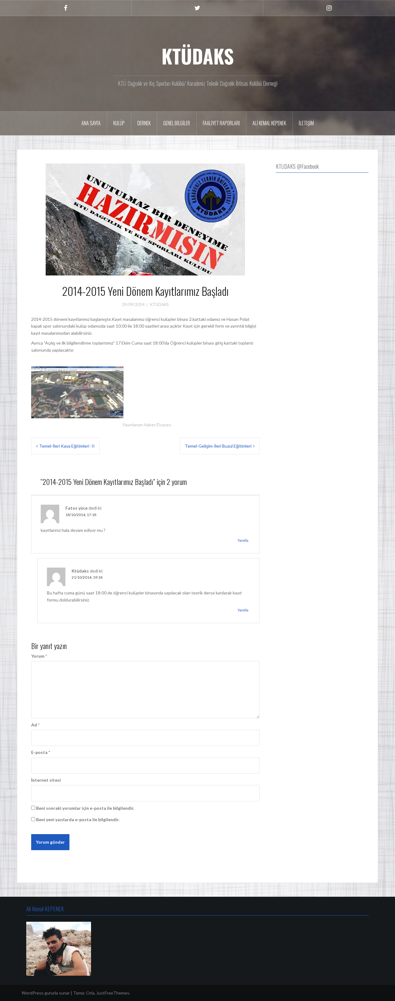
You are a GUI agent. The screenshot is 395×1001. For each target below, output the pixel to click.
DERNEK (144, 123)
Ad (35, 724)
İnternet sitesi (46, 780)
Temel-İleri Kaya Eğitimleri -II (67, 446)
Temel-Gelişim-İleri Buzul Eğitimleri (218, 446)
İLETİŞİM (306, 123)
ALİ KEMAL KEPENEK (269, 123)
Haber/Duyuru (157, 424)
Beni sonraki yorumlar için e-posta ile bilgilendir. (85, 808)
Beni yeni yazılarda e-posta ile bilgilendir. (77, 819)
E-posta (40, 752)
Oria (90, 992)
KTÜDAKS (197, 56)
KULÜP (119, 123)
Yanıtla (243, 540)
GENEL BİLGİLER (176, 123)
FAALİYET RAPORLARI (221, 123)
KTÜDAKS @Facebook (297, 166)
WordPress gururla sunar (46, 992)
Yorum (39, 656)
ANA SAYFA (91, 123)
